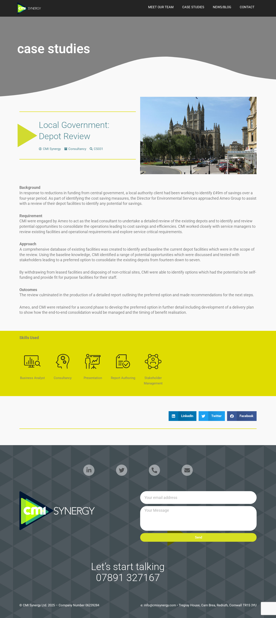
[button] (183, 416)
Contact (247, 7)
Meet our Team (161, 7)
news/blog (222, 7)
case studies (193, 7)
